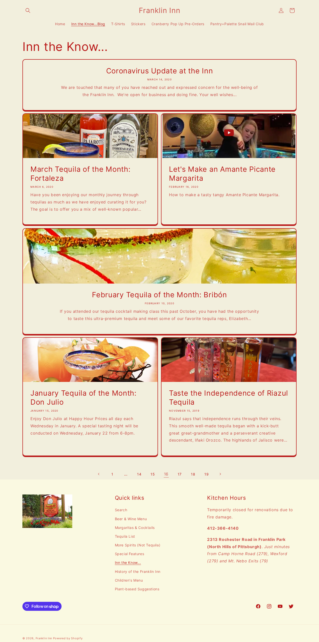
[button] (27, 10)
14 (139, 474)
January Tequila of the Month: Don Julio (83, 397)
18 (193, 474)
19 (206, 474)
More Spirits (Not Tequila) (137, 545)
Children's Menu (129, 580)
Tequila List (125, 536)
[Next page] (220, 474)
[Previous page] (98, 474)
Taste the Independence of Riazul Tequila (228, 397)
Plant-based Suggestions (137, 589)
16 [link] (166, 474)
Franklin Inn (44, 638)
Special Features (129, 554)
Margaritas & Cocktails (135, 527)
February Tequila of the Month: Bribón (159, 294)
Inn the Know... (128, 562)
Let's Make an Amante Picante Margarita (222, 173)
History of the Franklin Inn (137, 571)
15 (153, 474)
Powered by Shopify (68, 638)
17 (180, 474)
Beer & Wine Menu (131, 519)
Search (121, 510)
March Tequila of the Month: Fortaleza (80, 173)
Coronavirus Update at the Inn (159, 70)
